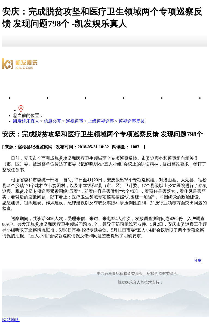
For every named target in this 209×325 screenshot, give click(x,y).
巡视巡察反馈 (132, 121)
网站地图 (11, 319)
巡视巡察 (74, 121)
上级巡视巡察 (101, 121)
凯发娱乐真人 (32, 97)
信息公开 (70, 97)
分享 (197, 260)
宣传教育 (108, 97)
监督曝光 (184, 97)
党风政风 (146, 97)
